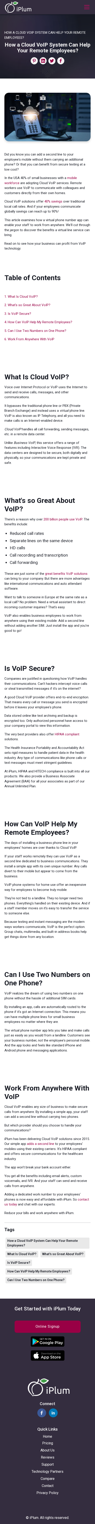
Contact (47, 1486)
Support (48, 1464)
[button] (86, 7)
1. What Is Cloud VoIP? (21, 297)
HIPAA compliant (67, 734)
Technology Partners (47, 1471)
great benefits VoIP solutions (66, 574)
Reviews (47, 1457)
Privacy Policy (47, 1493)
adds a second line (40, 1144)
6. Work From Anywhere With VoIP (29, 339)
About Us (47, 1450)
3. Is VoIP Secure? (17, 314)
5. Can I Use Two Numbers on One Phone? (35, 331)
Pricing (47, 1443)
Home (47, 1436)
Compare (48, 1479)
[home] (18, 7)
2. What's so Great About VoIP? (27, 305)
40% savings (53, 201)
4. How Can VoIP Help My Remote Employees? (38, 322)
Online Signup (48, 1326)
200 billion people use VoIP (63, 519)
